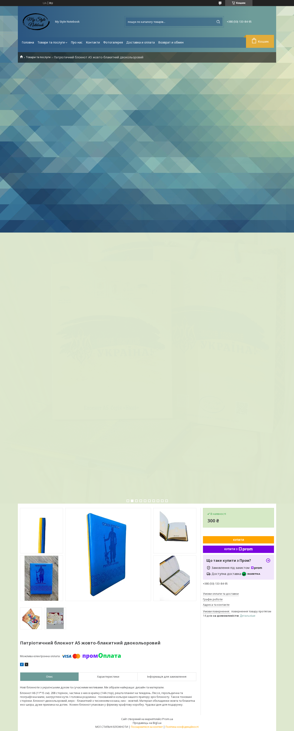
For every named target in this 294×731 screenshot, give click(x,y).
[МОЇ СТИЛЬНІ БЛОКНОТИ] (36, 21)
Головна (28, 42)
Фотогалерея (113, 42)
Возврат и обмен (171, 42)
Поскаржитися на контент (147, 727)
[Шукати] (218, 21)
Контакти (93, 42)
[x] (26, 665)
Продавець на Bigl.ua (147, 723)
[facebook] (22, 665)
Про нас (76, 42)
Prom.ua (167, 719)
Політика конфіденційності (182, 727)
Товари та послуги (51, 42)
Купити (238, 540)
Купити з (231, 549)
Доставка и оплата (140, 42)
